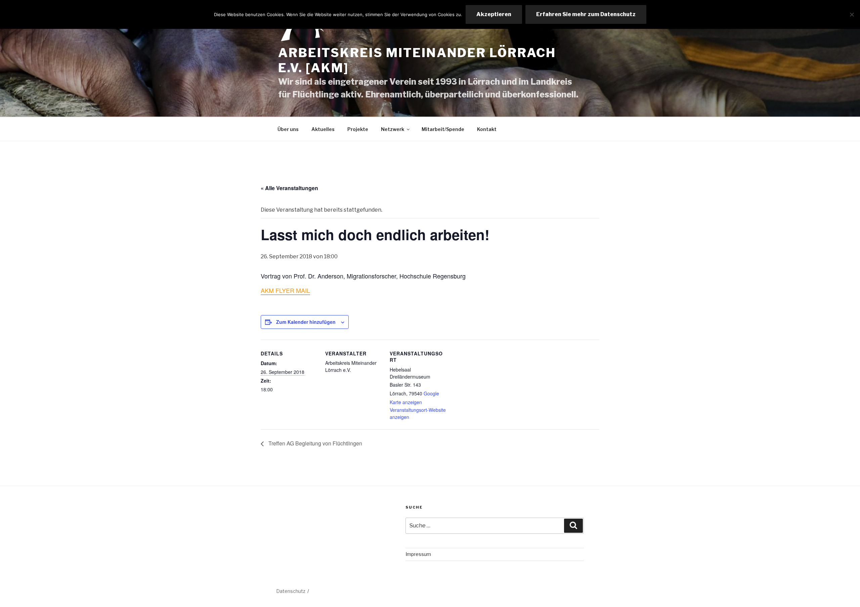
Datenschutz (290, 591)
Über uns (288, 129)
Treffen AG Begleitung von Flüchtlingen (314, 443)
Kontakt (487, 129)
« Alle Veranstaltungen (289, 188)
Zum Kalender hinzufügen (306, 321)
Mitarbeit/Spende (443, 129)
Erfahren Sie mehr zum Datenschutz (586, 14)
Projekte (357, 129)
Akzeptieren (493, 14)
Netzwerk (392, 129)
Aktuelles (323, 129)
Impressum (418, 554)
